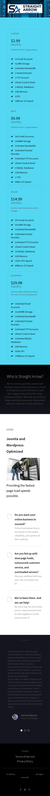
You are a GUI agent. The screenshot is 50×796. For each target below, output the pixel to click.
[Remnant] (25, 8)
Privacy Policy (25, 761)
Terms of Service (25, 756)
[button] (21, 730)
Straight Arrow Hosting (25, 774)
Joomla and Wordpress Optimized (15, 445)
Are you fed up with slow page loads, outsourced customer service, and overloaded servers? (27, 563)
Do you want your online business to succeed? (25, 519)
